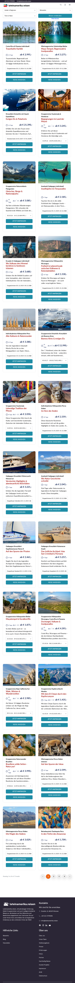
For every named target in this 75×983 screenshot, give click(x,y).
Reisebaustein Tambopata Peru (52, 831)
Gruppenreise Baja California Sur (18, 689)
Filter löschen (55, 18)
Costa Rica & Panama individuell (17, 46)
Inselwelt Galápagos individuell (52, 186)
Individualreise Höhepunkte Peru (18, 334)
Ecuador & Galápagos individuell (17, 261)
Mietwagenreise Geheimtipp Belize (54, 46)
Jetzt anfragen (19, 74)
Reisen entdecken (55, 16)
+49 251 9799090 (9, 1)
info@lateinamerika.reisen (24, 1)
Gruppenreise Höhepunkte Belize (18, 616)
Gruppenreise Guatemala (15, 406)
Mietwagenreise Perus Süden (16, 831)
